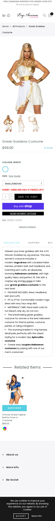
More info (37, 515)
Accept (21, 516)
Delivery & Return (27, 226)
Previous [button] (8, 80)
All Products (19, 26)
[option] (27, 78)
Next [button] (43, 80)
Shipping (34, 242)
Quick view (22, 378)
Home (5, 26)
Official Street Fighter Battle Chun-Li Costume (14, 417)
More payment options (23, 213)
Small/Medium (13, 183)
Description (12, 242)
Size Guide (14, 176)
